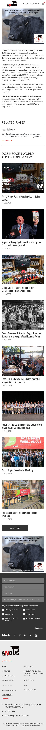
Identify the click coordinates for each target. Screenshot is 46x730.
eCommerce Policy (34, 725)
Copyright (24, 725)
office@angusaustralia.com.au (17, 715)
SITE (28, 3)
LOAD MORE (15, 528)
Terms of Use (15, 725)
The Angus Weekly (11, 610)
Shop (26, 685)
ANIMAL (35, 3)
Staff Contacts (8, 676)
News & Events (8, 129)
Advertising (29, 680)
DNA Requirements (9, 690)
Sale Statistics (30, 690)
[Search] (24, 3)
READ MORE (6, 140)
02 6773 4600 (10, 711)
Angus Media (9, 614)
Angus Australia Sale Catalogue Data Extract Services (34, 673)
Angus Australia (19, 724)
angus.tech (28, 666)
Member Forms (8, 681)
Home (4, 666)
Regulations (7, 685)
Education (6, 671)
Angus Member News (33, 618)
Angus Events (31, 610)
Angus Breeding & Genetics (11, 619)
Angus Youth (30, 614)
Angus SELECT (7, 695)
